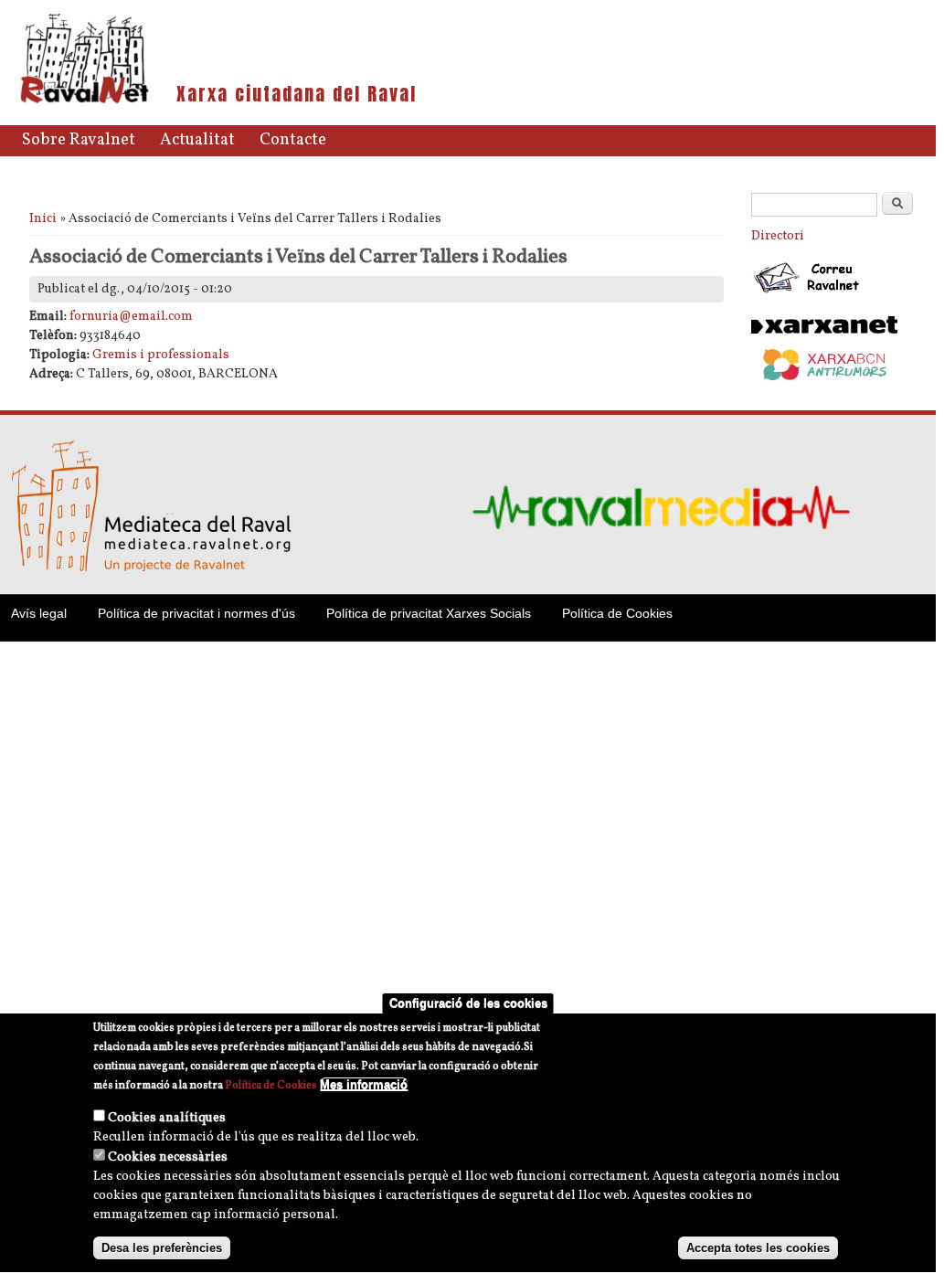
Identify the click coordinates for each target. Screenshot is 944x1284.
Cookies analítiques (167, 1118)
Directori (777, 236)
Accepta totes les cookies (758, 1248)
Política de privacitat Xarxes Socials (428, 613)
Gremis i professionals (160, 355)
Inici (43, 219)
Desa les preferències (161, 1248)
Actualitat (197, 140)
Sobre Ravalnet (78, 140)
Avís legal (39, 613)
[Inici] (84, 102)
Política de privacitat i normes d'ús (196, 613)
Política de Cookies (617, 613)
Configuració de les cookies (468, 1003)
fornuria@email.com (131, 316)
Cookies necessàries (168, 1157)
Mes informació (364, 1084)
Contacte (293, 140)
